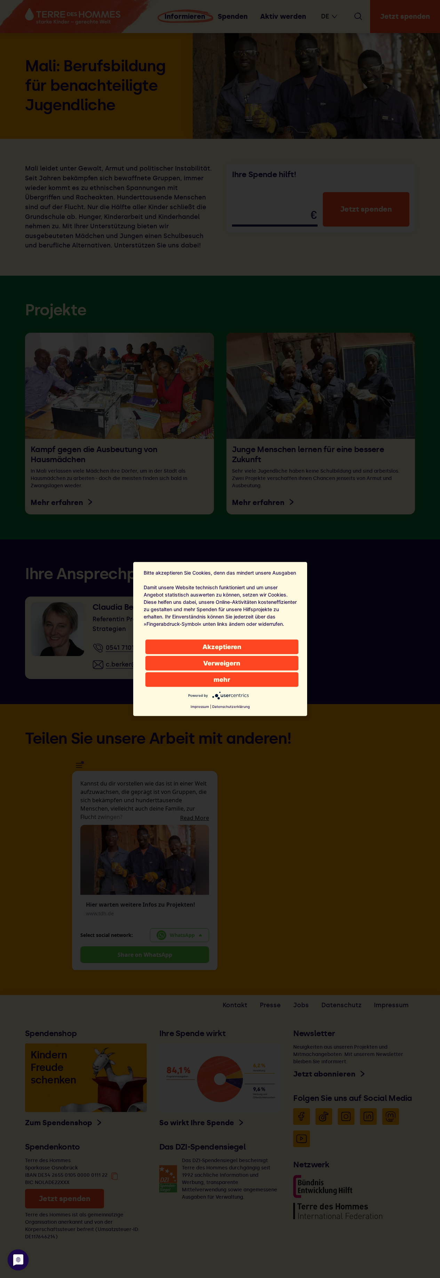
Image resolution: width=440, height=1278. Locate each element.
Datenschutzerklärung (231, 706)
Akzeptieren (221, 646)
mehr (222, 679)
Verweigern (221, 663)
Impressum (200, 706)
